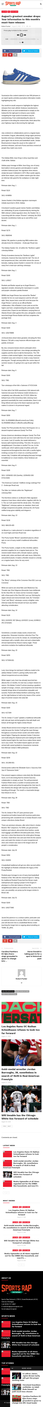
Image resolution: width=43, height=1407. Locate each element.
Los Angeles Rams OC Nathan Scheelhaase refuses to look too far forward (21, 1030)
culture (4, 11)
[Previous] (4, 1192)
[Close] (12, 1368)
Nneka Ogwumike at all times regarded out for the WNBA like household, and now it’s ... (21, 1256)
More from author (22, 991)
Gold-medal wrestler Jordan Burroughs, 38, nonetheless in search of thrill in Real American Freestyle (21, 1227)
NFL (9, 11)
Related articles (8, 991)
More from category (9, 994)
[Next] (7, 1192)
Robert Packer (6, 26)
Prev (4, 1126)
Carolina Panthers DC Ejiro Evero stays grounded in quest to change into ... (10, 956)
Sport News (14, 11)
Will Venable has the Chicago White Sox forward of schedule (26, 1174)
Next (9, 1126)
